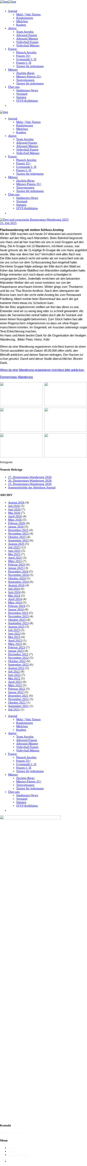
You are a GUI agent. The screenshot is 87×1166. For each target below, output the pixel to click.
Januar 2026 (16, 526)
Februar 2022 (16, 688)
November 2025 (18, 533)
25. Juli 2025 (8, 223)
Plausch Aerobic (26, 757)
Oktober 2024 (17, 578)
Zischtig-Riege (25, 778)
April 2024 (15, 599)
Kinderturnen (24, 722)
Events (12, 1151)
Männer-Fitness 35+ (28, 781)
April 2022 (15, 681)
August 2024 (16, 585)
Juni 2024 (14, 592)
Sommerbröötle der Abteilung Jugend (31, 487)
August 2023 (16, 626)
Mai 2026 (14, 512)
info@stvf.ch (18, 1133)
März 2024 (15, 602)
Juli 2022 (14, 671)
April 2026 (15, 516)
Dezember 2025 (18, 530)
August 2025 (16, 543)
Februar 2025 (16, 564)
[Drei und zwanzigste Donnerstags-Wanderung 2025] (34, 219)
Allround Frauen (26, 740)
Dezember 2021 (18, 695)
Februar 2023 (16, 647)
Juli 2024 (14, 588)
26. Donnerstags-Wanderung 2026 (30, 480)
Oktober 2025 (17, 537)
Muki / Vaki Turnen (28, 719)
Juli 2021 (14, 709)
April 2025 (15, 557)
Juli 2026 (14, 506)
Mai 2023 (14, 637)
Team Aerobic (25, 736)
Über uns (14, 791)
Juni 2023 (14, 633)
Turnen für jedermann (30, 771)
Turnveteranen (25, 785)
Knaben (21, 729)
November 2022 (18, 657)
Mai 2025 (14, 554)
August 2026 (16, 502)
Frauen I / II (23, 767)
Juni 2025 (14, 550)
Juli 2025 (14, 547)
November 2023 (18, 616)
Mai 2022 (14, 678)
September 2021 (18, 706)
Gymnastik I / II (26, 764)
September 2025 (18, 540)
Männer (13, 774)
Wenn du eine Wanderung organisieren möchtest (42, 370)
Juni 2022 (14, 675)
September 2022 (18, 664)
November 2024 (18, 575)
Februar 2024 (16, 606)
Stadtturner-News (27, 795)
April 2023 (15, 640)
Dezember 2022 (18, 654)
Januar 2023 (16, 650)
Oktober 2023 (17, 619)
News (11, 1147)
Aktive (12, 733)
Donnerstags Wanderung (16, 377)
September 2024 (18, 581)
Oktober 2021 (17, 702)
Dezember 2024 (18, 571)
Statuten (21, 802)
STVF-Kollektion (27, 805)
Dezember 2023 (18, 612)
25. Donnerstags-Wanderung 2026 (30, 484)
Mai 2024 (14, 595)
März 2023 (15, 644)
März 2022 (15, 685)
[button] (10, 105)
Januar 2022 (16, 692)
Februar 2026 (16, 523)
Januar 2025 (16, 568)
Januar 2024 (16, 609)
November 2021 (18, 699)
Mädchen (22, 726)
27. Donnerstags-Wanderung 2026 (30, 477)
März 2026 (15, 519)
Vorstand (21, 798)
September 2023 (18, 623)
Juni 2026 (14, 509)
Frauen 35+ (23, 760)
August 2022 (16, 668)
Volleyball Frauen (27, 747)
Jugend (12, 716)
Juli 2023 (14, 630)
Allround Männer (27, 743)
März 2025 (15, 561)
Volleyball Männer (27, 750)
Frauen (12, 753)
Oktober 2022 (17, 661)
